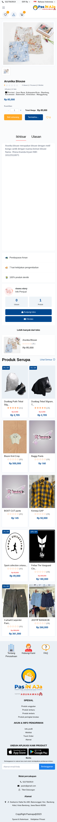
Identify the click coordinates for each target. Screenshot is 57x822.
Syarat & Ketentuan (20, 819)
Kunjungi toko (29, 312)
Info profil (28, 729)
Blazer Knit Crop (12, 456)
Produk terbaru (28, 710)
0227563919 (10, 2)
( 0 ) (33, 344)
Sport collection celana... (15, 565)
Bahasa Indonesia (45, 2)
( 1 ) (21, 408)
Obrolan (29, 319)
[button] (17, 752)
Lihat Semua (46, 360)
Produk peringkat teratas (28, 717)
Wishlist (28, 732)
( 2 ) (48, 408)
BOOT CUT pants (12, 511)
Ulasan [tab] (36, 136)
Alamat (28, 740)
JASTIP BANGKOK (40, 620)
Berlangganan (47, 766)
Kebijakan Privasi (38, 819)
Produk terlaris (28, 713)
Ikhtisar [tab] (21, 136)
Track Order (28, 736)
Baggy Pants (37, 456)
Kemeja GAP (37, 511)
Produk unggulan (28, 706)
